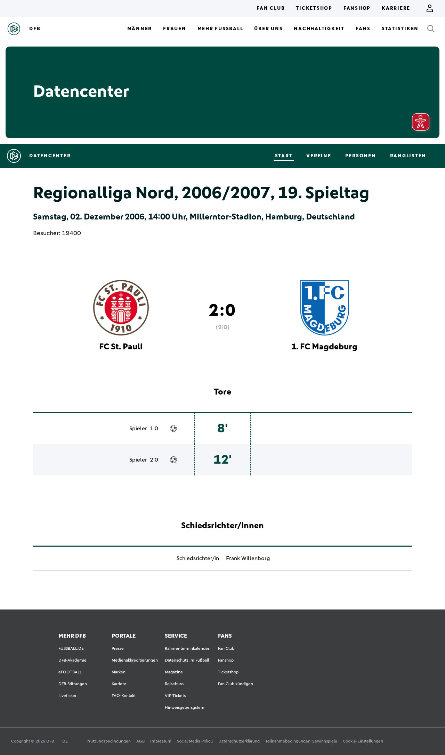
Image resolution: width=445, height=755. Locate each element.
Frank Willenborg (248, 558)
